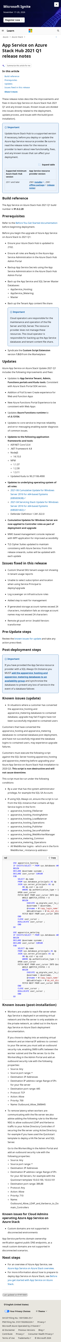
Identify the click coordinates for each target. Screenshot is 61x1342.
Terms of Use (8, 1338)
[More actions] (56, 37)
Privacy (40, 1322)
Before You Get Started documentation (36, 222)
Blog (40, 1330)
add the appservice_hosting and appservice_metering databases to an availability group (26, 676)
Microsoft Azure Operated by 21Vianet (20, 1326)
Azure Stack (17, 37)
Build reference (12, 76)
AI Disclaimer (8, 1330)
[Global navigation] (3, 30)
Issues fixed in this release (17, 87)
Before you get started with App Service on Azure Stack (32, 1280)
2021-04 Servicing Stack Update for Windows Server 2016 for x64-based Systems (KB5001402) (34, 506)
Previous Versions (26, 1330)
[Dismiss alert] (56, 4)
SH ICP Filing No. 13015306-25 (16, 1318)
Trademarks (23, 1338)
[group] (30, 930)
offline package (36, 185)
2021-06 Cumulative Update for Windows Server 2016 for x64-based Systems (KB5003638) (32, 494)
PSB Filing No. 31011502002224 (17, 1322)
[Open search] (58, 30)
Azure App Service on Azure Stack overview (31, 1268)
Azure (5, 37)
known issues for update (27, 638)
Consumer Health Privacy (40, 1334)
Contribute (7, 1334)
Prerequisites (11, 80)
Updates (8, 83)
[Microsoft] (30, 30)
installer (38, 182)
